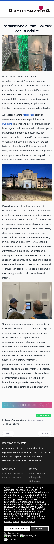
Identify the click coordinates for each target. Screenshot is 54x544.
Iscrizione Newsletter (13, 473)
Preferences (29, 536)
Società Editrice (37, 473)
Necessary (12, 536)
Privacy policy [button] (28, 521)
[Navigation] (3, 6)
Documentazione (35, 420)
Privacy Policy (36, 477)
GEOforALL (34, 481)
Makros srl (28, 114)
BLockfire (7, 123)
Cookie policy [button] (11, 521)
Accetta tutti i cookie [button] (17, 528)
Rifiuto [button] (39, 528)
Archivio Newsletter (12, 477)
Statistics (12, 539)
